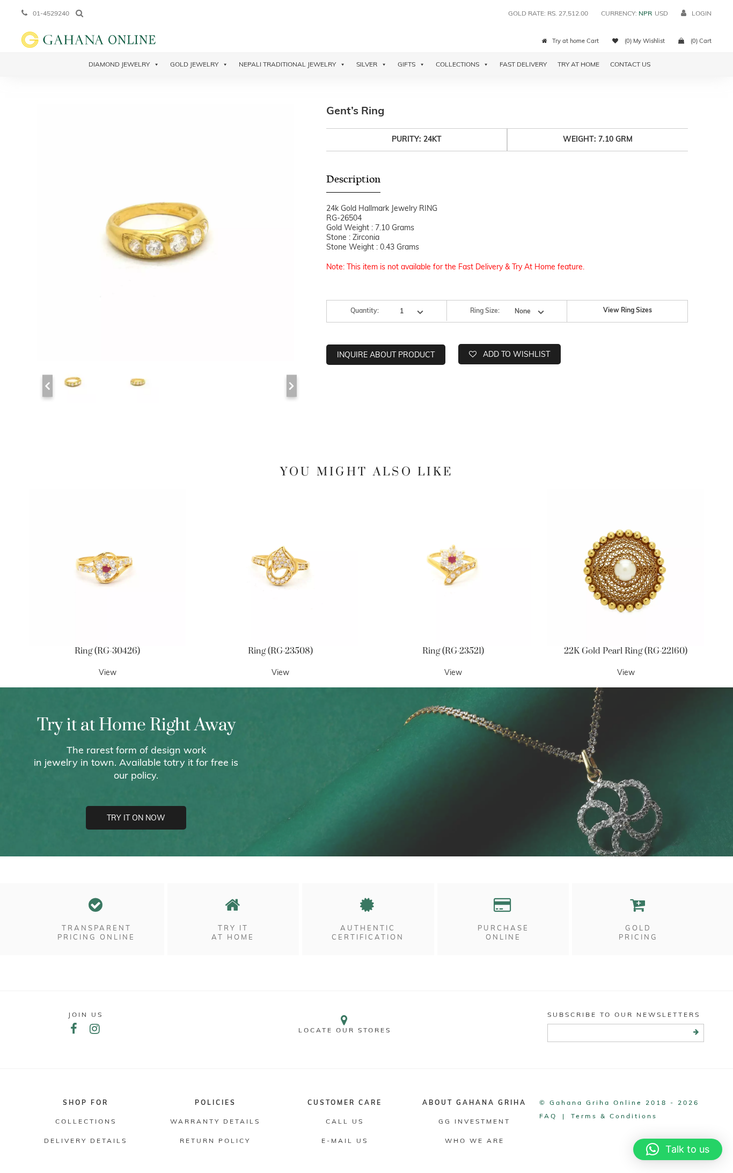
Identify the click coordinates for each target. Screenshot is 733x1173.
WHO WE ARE (474, 1141)
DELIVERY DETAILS (85, 1141)
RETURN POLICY (215, 1141)
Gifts (406, 64)
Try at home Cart (575, 41)
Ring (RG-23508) (280, 651)
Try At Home (578, 64)
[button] (677, 1149)
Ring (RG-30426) (107, 651)
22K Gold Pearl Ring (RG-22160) (625, 651)
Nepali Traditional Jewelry (287, 64)
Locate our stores (344, 1030)
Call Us (345, 1121)
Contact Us (630, 64)
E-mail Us (344, 1141)
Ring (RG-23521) (453, 651)
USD (661, 13)
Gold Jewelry (194, 64)
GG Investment (474, 1121)
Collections (457, 64)
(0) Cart (700, 41)
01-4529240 (51, 13)
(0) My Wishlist (644, 41)
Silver (366, 64)
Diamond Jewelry (119, 64)
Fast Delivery (523, 64)
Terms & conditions (614, 1116)
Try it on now (136, 818)
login (702, 13)
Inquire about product (386, 355)
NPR (645, 13)
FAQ (548, 1116)
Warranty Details (215, 1121)
